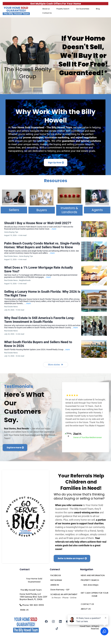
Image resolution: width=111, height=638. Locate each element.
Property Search (62, 9)
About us (46, 9)
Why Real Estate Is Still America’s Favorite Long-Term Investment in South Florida (39, 320)
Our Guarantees (82, 9)
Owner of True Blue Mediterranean (87, 437)
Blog (98, 9)
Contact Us (47, 13)
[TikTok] (56, 628)
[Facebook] (46, 621)
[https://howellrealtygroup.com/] (16, 11)
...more (53, 229)
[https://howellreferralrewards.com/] (25, 516)
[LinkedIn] (60, 621)
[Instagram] (53, 621)
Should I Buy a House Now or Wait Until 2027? (37, 223)
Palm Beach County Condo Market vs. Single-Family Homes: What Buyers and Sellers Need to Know (42, 245)
